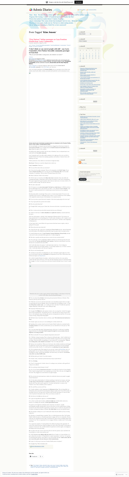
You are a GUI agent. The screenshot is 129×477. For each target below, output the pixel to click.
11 (83, 55)
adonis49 (36, 43)
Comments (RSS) (92, 9)
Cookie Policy (34, 474)
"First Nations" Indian (37, 465)
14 (92, 55)
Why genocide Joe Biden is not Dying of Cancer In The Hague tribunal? (88, 93)
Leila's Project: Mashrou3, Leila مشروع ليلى (89, 119)
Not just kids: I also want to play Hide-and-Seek (90, 84)
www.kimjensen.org (39, 60)
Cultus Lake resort (51, 465)
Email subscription (85, 172)
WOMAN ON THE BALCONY (86, 82)
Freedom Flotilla (58, 465)
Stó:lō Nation (46, 67)
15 (95, 55)
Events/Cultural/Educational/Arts (43, 45)
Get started (78, 2)
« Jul (80, 61)
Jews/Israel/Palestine (55, 45)
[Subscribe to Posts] (80, 163)
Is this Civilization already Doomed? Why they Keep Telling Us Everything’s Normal (90, 81)
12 (86, 55)
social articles (63, 45)
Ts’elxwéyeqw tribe (54, 467)
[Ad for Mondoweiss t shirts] (37, 446)
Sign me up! (82, 179)
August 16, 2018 (42, 43)
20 (89, 56)
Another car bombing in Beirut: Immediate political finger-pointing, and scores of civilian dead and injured (89, 127)
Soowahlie (33, 67)
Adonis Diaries (42, 9)
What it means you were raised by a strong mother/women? (87, 75)
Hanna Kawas (34, 466)
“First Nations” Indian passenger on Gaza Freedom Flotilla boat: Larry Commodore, (48, 40)
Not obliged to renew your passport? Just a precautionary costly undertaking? (89, 131)
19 (86, 56)
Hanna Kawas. (42, 255)
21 (92, 56)
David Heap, (62, 349)
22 (95, 56)
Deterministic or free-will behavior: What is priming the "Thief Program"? (89, 140)
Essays (33, 45)
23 (98, 56)
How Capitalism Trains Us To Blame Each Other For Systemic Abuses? (89, 87)
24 (80, 58)
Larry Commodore (33, 65)
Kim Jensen (32, 59)
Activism (31, 57)
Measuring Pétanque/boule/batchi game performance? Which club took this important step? (88, 69)
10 (80, 55)
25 (83, 58)
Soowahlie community (55, 466)
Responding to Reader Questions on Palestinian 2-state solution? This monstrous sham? (88, 90)
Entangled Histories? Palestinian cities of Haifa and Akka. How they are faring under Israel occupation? (90, 136)
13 (89, 55)
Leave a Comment (38, 46)
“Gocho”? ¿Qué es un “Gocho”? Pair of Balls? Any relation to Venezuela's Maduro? (90, 133)
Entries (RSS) (82, 9)
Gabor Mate (65, 465)
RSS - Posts (84, 163)
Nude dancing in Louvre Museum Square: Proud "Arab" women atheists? (89, 121)
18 (83, 56)
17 (80, 56)
